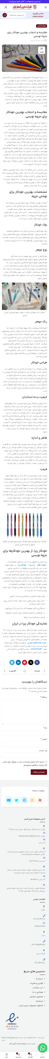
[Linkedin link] (18, 662)
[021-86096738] (44, 915)
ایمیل (44, 739)
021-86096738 (39, 919)
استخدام (39, 1001)
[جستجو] (4, 15)
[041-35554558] (44, 941)
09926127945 (39, 926)
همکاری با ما (37, 992)
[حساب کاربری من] (5, 7)
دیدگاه (43, 697)
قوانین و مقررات (36, 983)
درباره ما (39, 978)
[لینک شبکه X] (30, 662)
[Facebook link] (37, 662)
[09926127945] (44, 923)
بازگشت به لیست (24, 671)
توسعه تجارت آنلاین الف (17, 1044)
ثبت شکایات (37, 987)
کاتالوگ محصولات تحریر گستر (31, 1005)
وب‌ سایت (43, 750)
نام (45, 728)
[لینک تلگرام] (12, 662)
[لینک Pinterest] (24, 662)
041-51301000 (39, 962)
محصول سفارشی (36, 996)
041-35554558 (38, 944)
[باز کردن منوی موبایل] (45, 7)
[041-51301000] (44, 959)
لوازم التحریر (41, 26)
